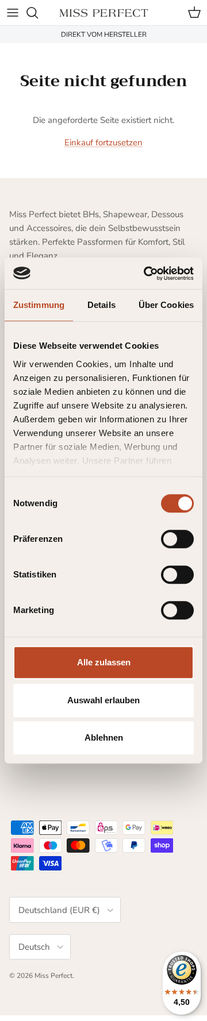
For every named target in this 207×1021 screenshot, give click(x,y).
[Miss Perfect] (103, 12)
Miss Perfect (53, 975)
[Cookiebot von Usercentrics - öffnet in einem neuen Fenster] (146, 273)
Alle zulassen (104, 662)
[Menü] (12, 12)
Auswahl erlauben (103, 700)
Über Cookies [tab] (166, 305)
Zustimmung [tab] (38, 305)
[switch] (177, 539)
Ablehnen (104, 737)
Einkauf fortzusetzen (103, 142)
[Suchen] (38, 12)
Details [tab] (101, 305)
